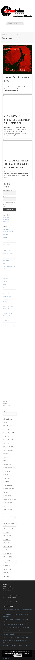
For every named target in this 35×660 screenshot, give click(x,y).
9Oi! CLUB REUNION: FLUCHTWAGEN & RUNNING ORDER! (8, 314)
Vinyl (6, 576)
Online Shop (8, 520)
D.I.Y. (6, 457)
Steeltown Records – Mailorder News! (13, 631)
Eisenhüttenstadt (9, 467)
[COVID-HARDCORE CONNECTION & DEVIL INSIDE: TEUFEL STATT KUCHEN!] (17, 103)
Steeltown (8, 557)
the (6, 572)
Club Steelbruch (7, 234)
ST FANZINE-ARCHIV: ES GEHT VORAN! (13, 624)
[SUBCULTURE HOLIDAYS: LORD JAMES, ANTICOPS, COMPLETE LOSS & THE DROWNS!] (17, 148)
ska (6, 550)
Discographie (6, 244)
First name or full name (9, 190)
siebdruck (8, 546)
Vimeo (17, 28)
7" (5, 422)
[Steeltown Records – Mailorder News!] (17, 59)
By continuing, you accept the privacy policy (9, 204)
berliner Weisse (9, 433)
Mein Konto (6, 260)
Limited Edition (9, 488)
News (6, 513)
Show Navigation (28, 16)
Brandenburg (8, 440)
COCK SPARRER (9, 447)
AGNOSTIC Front (9, 426)
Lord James (8, 502)
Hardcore (7, 481)
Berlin (6, 429)
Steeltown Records (8, 561)
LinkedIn (24, 28)
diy (6, 460)
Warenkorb (6, 288)
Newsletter (5, 272)
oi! (13, 516)
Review (7, 543)
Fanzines (7, 474)
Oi (5, 516)
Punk (6, 532)
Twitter (13, 28)
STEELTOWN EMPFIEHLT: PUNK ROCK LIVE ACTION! (16, 627)
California (7, 443)
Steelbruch (8, 553)
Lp (5, 506)
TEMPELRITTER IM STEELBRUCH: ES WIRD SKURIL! (16, 637)
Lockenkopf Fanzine (8, 253)
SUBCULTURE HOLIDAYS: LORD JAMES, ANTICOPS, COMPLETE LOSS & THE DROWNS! (17, 164)
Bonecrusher (8, 436)
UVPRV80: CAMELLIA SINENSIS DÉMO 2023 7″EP (15, 645)
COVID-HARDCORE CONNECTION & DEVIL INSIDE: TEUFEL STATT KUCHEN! (17, 120)
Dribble (20, 28)
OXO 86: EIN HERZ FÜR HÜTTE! (10, 634)
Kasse (4, 247)
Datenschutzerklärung (8, 241)
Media (4, 257)
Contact (5, 237)
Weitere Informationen (24, 653)
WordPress (6, 658)
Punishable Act (8, 529)
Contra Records (9, 450)
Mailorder (8, 509)
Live (6, 492)
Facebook (9, 28)
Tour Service (6, 281)
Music (4, 263)
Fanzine (7, 471)
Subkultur (7, 569)
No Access (5, 278)
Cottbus (7, 453)
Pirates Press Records (9, 524)
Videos (4, 284)
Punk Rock (7, 536)
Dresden (7, 464)
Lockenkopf (8, 495)
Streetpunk (8, 565)
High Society (8, 485)
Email (4, 196)
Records (7, 539)
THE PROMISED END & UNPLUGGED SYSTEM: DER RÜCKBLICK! (8, 307)
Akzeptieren (18, 655)
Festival (7, 478)
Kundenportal (6, 250)
